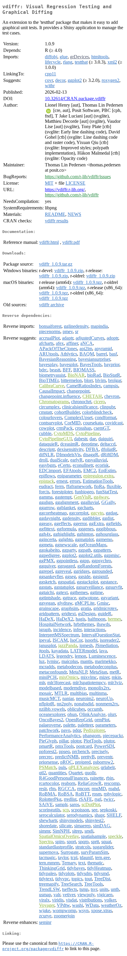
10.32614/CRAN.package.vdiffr (75, 98)
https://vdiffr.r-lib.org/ (65, 189)
